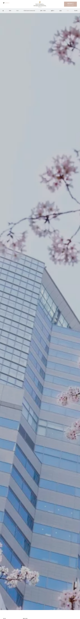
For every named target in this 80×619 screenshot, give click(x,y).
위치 (68, 10)
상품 (60, 10)
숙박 (10, 10)
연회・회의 (43, 10)
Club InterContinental (29, 10)
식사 (17, 10)
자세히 (75, 10)
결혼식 (52, 10)
